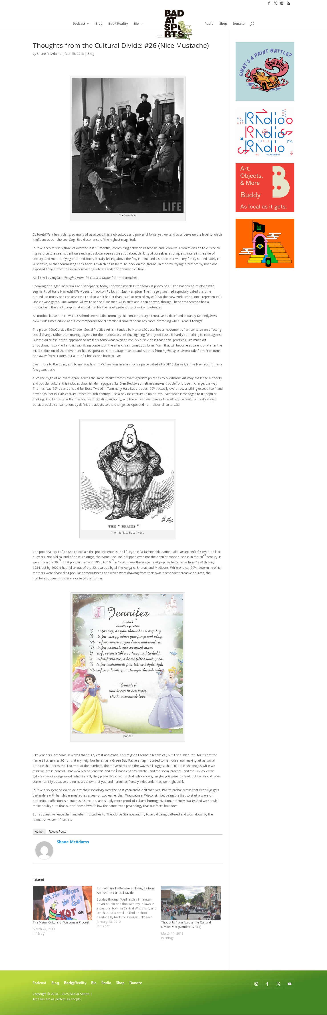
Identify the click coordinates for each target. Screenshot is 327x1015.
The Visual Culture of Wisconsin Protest (61, 922)
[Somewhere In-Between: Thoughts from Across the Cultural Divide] (129, 907)
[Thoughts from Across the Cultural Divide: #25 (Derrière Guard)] (191, 903)
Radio (209, 24)
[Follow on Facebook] (267, 984)
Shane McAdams (49, 53)
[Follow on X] (278, 984)
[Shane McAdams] (44, 856)
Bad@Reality (118, 24)
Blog (99, 24)
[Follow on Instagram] (256, 984)
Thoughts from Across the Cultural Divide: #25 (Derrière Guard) (186, 924)
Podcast (79, 24)
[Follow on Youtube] (289, 984)
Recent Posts (57, 831)
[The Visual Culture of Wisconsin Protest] (62, 903)
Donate (238, 24)
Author (39, 831)
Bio (136, 24)
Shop (223, 24)
